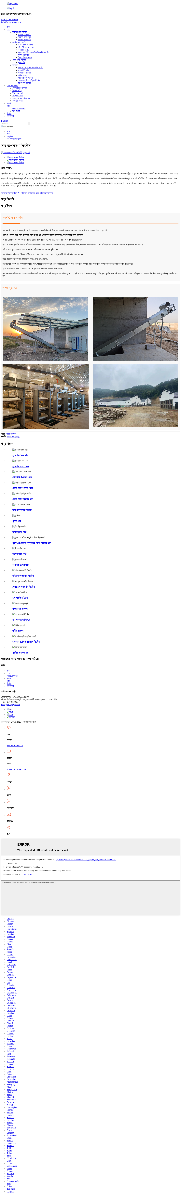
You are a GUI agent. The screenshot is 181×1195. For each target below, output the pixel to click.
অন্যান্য (15, 65)
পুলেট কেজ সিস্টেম (19, 60)
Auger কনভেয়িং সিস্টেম (23, 586)
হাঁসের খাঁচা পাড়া (23, 55)
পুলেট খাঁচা (21, 62)
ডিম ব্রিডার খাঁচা (23, 50)
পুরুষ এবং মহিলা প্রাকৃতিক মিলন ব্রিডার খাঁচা (33, 52)
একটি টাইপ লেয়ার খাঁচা (26, 44)
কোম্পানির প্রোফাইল (19, 88)
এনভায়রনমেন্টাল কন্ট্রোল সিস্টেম (29, 80)
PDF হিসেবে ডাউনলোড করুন (28, 193)
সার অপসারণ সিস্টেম (25, 78)
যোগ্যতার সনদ (17, 95)
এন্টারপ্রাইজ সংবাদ (18, 108)
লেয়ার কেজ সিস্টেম (19, 42)
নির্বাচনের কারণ (17, 93)
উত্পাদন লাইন (16, 90)
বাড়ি (8, 27)
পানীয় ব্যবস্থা (23, 75)
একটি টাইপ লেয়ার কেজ (22, 488)
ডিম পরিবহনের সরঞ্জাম (22, 510)
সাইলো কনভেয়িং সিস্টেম (23, 575)
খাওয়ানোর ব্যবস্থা (24, 72)
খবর (8, 106)
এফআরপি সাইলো (24, 70)
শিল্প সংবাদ (16, 111)
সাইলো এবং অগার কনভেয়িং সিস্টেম (30, 67)
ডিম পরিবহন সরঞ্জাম (25, 57)
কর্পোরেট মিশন (17, 101)
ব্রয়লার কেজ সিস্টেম (19, 32)
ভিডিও (9, 113)
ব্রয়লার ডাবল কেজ (24, 37)
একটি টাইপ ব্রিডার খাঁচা (22, 499)
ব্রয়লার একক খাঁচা (24, 34)
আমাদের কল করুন (46, 193)
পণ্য (8, 29)
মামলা (9, 103)
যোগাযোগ (10, 116)
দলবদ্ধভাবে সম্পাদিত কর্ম (21, 98)
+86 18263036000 (15, 745)
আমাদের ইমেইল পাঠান (9, 193)
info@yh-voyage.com (11, 22)
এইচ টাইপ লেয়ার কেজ (26, 47)
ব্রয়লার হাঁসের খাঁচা (24, 39)
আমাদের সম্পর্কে (12, 85)
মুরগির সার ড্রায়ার (24, 83)
